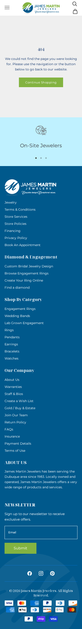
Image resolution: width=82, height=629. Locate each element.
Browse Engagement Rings (27, 273)
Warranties (13, 387)
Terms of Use (15, 451)
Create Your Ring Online (24, 280)
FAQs (9, 429)
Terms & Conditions (20, 209)
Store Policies (15, 224)
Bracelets (12, 351)
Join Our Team (16, 415)
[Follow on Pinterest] (52, 573)
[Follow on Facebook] (29, 573)
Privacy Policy (16, 238)
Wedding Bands (17, 316)
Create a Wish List (19, 401)
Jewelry (11, 202)
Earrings (11, 344)
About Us (12, 380)
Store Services (16, 217)
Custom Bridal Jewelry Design (29, 266)
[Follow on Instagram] (41, 573)
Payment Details (18, 443)
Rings (9, 330)
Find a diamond (17, 287)
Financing (12, 231)
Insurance (12, 436)
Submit (20, 548)
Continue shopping (41, 82)
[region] (41, 137)
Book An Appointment (23, 245)
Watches (11, 358)
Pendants (12, 337)
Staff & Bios (14, 394)
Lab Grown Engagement (24, 323)
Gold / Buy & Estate (20, 408)
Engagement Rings (20, 309)
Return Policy (15, 422)
